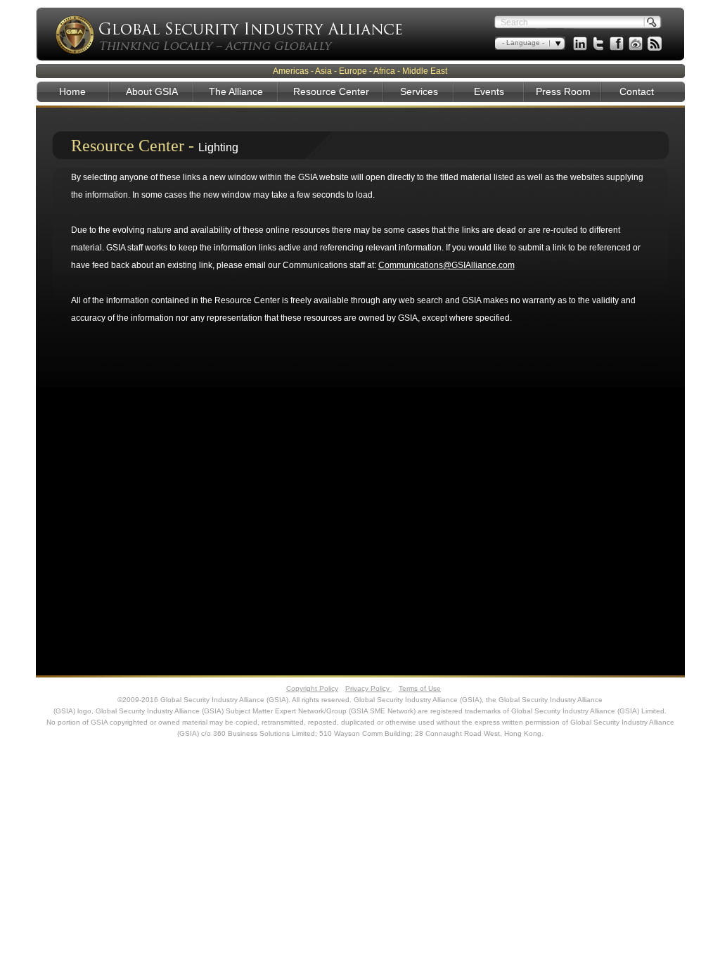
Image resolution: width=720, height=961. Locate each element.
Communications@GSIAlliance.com (446, 265)
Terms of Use (420, 688)
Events (489, 91)
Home (72, 91)
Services (419, 91)
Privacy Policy (368, 688)
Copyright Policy (312, 688)
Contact (636, 91)
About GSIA (152, 91)
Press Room (563, 91)
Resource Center (331, 91)
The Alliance (236, 91)
